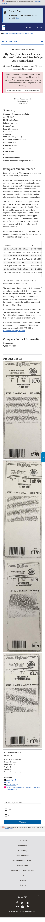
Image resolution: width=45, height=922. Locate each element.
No (9, 815)
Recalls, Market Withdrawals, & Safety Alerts (18, 33)
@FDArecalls (11, 785)
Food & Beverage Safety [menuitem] (12, 772)
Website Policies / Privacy (22, 860)
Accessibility (22, 850)
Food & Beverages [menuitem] (10, 762)
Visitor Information (22, 855)
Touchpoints (8, 829)
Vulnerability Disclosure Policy (22, 870)
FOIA (22, 875)
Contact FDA (22, 897)
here (18, 18)
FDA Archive (22, 841)
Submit (22, 821)
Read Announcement (14, 90)
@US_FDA (10, 780)
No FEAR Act (22, 865)
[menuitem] (22, 754)
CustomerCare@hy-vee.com (14, 331)
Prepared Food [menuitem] (9, 764)
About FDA (22, 846)
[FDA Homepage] (3, 27)
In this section (9, 41)
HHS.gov (22, 880)
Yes (9, 809)
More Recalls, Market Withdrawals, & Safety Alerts (23, 101)
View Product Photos (32, 90)
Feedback (43, 457)
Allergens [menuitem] (7, 769)
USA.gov (22, 885)
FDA (8, 782)
